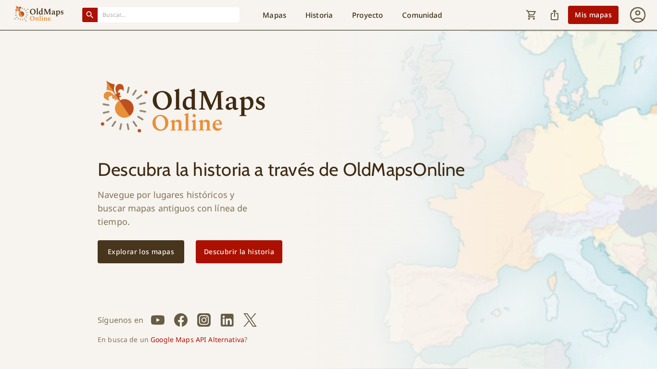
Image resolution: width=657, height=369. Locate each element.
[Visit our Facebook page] (181, 320)
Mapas (274, 15)
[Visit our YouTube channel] (157, 320)
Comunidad (422, 15)
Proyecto (367, 15)
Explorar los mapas (141, 251)
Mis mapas (593, 14)
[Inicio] (38, 15)
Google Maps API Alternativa (197, 339)
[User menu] (637, 14)
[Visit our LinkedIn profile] (227, 320)
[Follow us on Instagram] (204, 320)
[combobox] (168, 15)
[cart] (531, 14)
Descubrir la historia (239, 251)
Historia (319, 15)
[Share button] (554, 14)
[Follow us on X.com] (250, 320)
